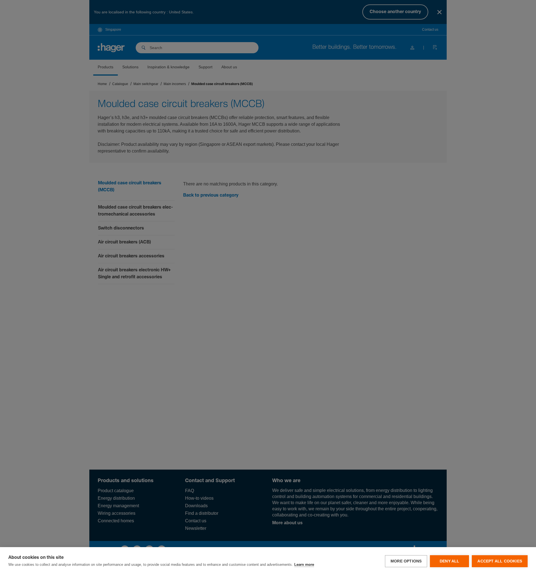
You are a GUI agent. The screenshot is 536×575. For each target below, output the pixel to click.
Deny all (450, 561)
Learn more (304, 565)
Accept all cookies (499, 561)
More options (406, 561)
